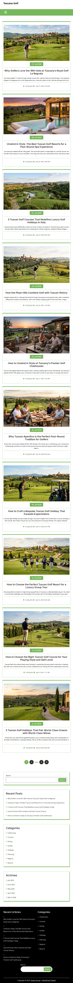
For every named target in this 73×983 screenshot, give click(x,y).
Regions (10, 859)
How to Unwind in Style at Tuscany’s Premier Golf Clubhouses (36, 364)
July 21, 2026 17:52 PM (42, 379)
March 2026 (12, 897)
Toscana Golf (10, 3)
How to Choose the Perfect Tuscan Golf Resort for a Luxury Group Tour (36, 586)
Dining (10, 841)
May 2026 (11, 889)
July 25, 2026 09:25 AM (42, 235)
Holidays (11, 850)
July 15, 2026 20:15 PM (42, 526)
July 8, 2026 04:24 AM (43, 748)
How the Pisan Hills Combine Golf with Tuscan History (36, 292)
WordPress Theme (49, 980)
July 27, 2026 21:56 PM (42, 86)
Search (8, 775)
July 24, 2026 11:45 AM (42, 305)
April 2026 (11, 893)
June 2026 (11, 885)
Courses (10, 837)
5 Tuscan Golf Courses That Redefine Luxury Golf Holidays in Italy (36, 221)
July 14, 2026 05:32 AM (42, 600)
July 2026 (11, 880)
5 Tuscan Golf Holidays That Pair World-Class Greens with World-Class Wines (36, 732)
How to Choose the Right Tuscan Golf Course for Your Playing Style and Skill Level (36, 658)
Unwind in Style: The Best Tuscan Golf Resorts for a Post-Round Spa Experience (36, 145)
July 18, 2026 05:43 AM (42, 454)
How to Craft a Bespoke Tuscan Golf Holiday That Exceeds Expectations (36, 512)
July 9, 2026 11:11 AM (43, 672)
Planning (11, 854)
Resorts (10, 863)
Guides (10, 846)
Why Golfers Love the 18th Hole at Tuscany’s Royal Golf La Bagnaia (36, 72)
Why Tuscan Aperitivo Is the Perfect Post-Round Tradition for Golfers (37, 438)
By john (30, 86)
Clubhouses (12, 833)
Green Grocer (36, 980)
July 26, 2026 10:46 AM (42, 162)
